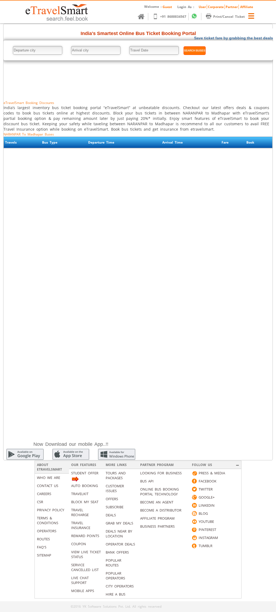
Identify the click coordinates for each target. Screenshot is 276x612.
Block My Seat (84, 501)
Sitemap (44, 555)
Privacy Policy (50, 509)
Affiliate (246, 7)
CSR (40, 501)
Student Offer (84, 473)
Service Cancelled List (85, 567)
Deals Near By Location (119, 533)
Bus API (147, 481)
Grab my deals (119, 523)
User (202, 7)
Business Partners (157, 526)
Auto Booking (84, 485)
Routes (43, 539)
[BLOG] (194, 513)
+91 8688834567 (173, 16)
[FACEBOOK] (194, 481)
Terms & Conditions (47, 520)
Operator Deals (120, 544)
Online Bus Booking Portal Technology (159, 491)
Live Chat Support (80, 580)
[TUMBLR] (194, 545)
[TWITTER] (194, 489)
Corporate (216, 7)
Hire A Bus (115, 594)
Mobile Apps (82, 590)
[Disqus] (138, 223)
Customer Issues (115, 488)
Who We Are (48, 477)
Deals (111, 515)
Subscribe (114, 507)
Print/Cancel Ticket (229, 16)
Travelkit (79, 493)
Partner (232, 7)
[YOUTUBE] (194, 521)
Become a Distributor (160, 510)
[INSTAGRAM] (194, 537)
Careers (44, 493)
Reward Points (85, 535)
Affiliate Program (157, 518)
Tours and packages (116, 475)
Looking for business (161, 473)
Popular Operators (115, 575)
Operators (46, 530)
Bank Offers (117, 552)
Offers (112, 498)
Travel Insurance (80, 525)
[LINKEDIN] (194, 505)
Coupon (78, 543)
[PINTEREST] (194, 529)
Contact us (47, 485)
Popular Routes (113, 563)
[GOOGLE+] (194, 497)
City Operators (120, 586)
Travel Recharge (80, 512)
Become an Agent (156, 502)
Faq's (41, 547)
